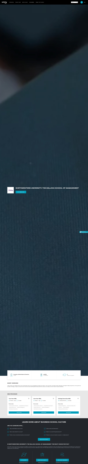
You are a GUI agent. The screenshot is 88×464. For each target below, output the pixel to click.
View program (19, 412)
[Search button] (77, 2)
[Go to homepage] (4, 2)
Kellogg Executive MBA (64, 398)
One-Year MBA (37, 398)
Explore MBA (11, 2)
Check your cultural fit (44, 439)
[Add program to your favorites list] (28, 398)
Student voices (18, 2)
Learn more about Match (23, 462)
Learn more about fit (41, 462)
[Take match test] (24, 455)
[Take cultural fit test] (42, 455)
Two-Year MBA (13, 398)
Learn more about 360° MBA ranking (62, 462)
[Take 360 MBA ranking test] (62, 455)
